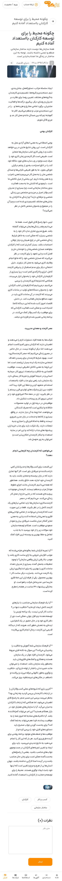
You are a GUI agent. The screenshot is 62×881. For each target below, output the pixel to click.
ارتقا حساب (29, 4)
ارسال (40, 862)
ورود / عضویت (10, 4)
